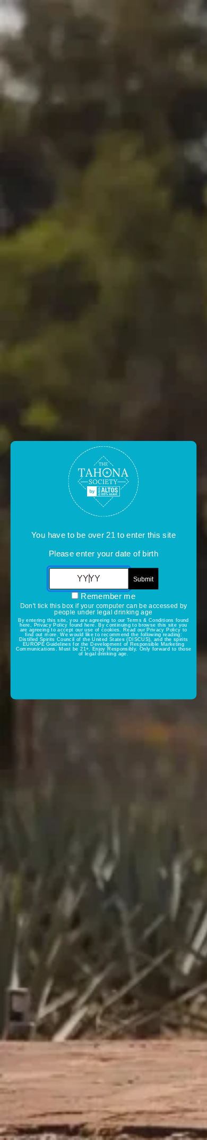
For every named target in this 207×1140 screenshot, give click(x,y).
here (25, 625)
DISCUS (138, 639)
